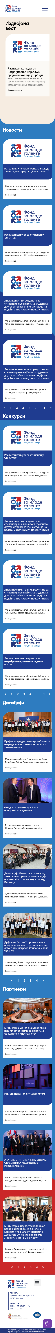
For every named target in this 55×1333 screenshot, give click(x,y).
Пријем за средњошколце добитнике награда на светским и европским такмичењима (27, 744)
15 (44, 407)
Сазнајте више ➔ (15, 90)
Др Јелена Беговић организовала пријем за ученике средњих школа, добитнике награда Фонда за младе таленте (26, 946)
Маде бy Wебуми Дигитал (35, 1331)
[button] (45, 8)
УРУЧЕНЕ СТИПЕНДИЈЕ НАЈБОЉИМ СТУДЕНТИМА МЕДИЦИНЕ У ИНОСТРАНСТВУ (25, 1162)
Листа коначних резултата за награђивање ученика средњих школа (23, 661)
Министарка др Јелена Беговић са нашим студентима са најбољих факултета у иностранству (25, 1030)
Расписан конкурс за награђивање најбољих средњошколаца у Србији (25, 72)
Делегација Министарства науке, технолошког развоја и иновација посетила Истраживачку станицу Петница (25, 878)
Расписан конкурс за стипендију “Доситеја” (24, 236)
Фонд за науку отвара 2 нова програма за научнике (21, 809)
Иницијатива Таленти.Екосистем (24, 1093)
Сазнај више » (11, 195)
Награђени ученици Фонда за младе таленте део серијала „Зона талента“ (26, 170)
